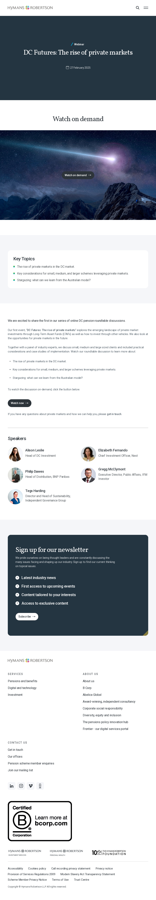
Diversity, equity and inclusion (102, 715)
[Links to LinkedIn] (11, 786)
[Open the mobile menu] (146, 8)
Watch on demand (74, 176)
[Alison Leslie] (41, 453)
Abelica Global (92, 695)
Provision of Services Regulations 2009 (31, 874)
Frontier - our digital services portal (105, 729)
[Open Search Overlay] (137, 8)
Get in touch (15, 750)
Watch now (17, 403)
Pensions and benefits (22, 681)
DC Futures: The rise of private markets (51, 330)
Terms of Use (60, 879)
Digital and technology (22, 688)
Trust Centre (81, 879)
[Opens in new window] (25, 853)
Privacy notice (104, 868)
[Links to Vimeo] (30, 786)
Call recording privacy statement (71, 868)
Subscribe (23, 617)
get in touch (114, 414)
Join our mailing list (20, 770)
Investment (15, 695)
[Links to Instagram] (21, 786)
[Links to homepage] (30, 8)
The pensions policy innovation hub (105, 722)
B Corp (87, 688)
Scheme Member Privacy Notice (27, 879)
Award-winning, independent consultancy (109, 701)
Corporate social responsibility (103, 708)
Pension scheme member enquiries (31, 763)
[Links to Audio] (40, 786)
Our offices (15, 756)
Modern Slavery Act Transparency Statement (87, 874)
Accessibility (15, 868)
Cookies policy (37, 868)
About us (88, 681)
